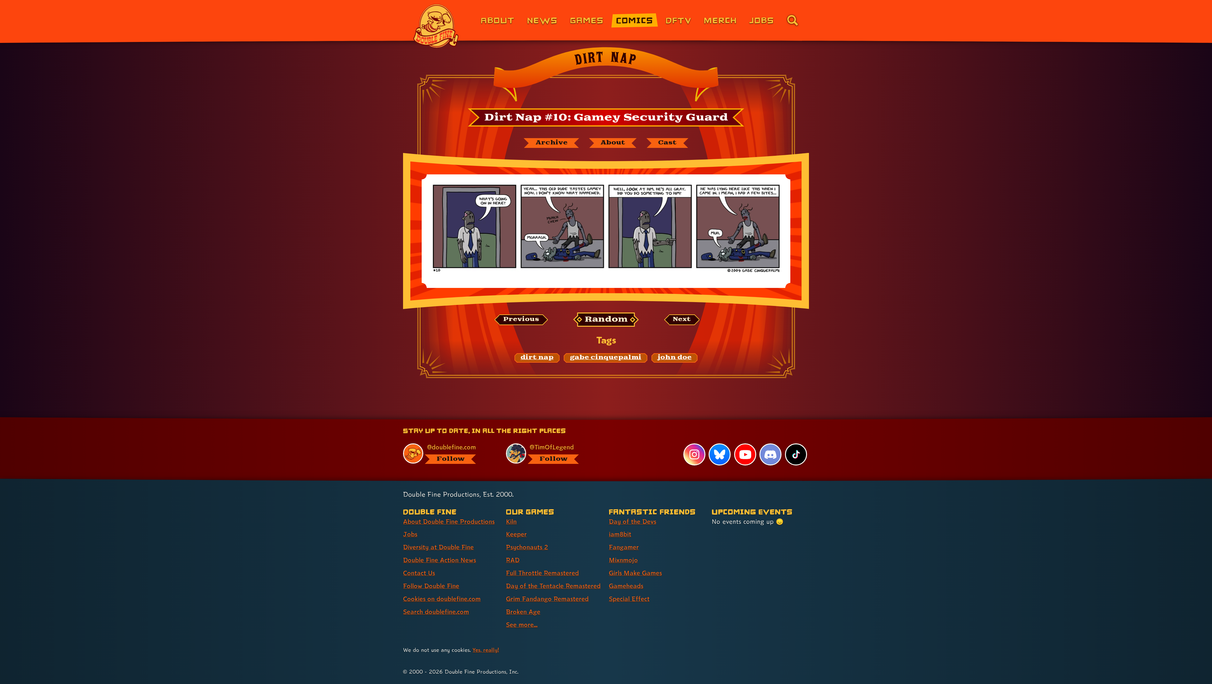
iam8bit (620, 534)
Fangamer (624, 547)
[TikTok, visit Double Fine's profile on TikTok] (796, 454)
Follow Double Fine (431, 586)
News (542, 20)
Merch (720, 20)
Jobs (761, 20)
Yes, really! (485, 649)
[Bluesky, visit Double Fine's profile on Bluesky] (720, 454)
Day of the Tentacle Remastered (553, 586)
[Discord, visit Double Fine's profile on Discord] (770, 454)
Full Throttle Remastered (542, 573)
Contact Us (419, 573)
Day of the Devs (632, 521)
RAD (513, 560)
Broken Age (523, 612)
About (497, 20)
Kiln (511, 521)
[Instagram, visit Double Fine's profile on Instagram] (694, 454)
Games (587, 20)
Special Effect (629, 599)
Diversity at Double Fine (438, 547)
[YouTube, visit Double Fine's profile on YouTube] (745, 454)
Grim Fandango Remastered (547, 599)
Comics (634, 20)
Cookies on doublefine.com (442, 599)
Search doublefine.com (436, 612)
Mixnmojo (623, 560)
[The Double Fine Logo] (436, 26)
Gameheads (626, 586)
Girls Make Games (635, 573)
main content (638, 419)
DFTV (679, 20)
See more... (522, 624)
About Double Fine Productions (449, 521)
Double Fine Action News (439, 560)
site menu (599, 419)
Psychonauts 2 (527, 547)
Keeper (516, 534)
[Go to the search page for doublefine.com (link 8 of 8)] (792, 20)
